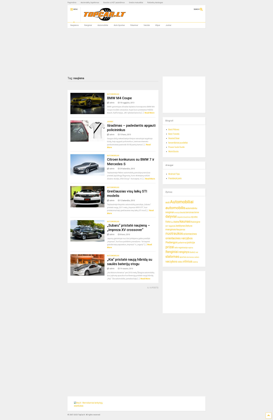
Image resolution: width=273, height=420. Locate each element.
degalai (180, 217)
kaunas (185, 221)
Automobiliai (103, 25)
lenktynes (181, 225)
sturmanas (190, 257)
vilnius (187, 261)
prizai (170, 247)
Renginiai (88, 25)
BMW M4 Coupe (119, 98)
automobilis (175, 208)
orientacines (190, 233)
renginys (184, 252)
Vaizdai (147, 25)
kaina (176, 221)
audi (168, 202)
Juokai (168, 25)
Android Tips (174, 174)
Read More (149, 113)
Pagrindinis (72, 3)
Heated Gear (174, 138)
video (180, 262)
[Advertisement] (137, 52)
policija (191, 242)
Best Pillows (173, 129)
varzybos (171, 261)
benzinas (190, 212)
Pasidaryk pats (175, 178)
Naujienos (74, 25)
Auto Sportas (119, 25)
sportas (183, 257)
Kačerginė (195, 222)
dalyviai (171, 216)
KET (167, 226)
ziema (195, 262)
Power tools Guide (176, 147)
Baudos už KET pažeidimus (114, 3)
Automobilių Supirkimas (90, 3)
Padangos (172, 242)
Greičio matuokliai (136, 3)
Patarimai (134, 25)
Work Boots (173, 151)
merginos (171, 229)
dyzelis (194, 217)
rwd (197, 252)
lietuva (189, 225)
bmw (196, 212)
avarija (177, 212)
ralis (176, 247)
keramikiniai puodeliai (178, 143)
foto (168, 221)
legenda (172, 226)
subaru (196, 257)
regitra (190, 248)
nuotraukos (174, 234)
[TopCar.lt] (103, 20)
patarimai (182, 242)
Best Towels (173, 134)
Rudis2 (192, 252)
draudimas (187, 217)
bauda (182, 212)
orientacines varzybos (179, 238)
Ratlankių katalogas (155, 3)
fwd (172, 222)
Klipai (157, 25)
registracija (183, 247)
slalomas (172, 257)
